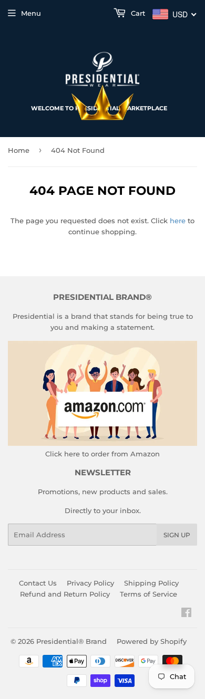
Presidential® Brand (71, 641)
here (178, 220)
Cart (137, 13)
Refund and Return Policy (65, 594)
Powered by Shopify (152, 641)
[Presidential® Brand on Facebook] (186, 614)
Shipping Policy (151, 583)
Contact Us (38, 583)
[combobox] (174, 14)
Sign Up (176, 535)
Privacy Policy (90, 583)
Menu (31, 13)
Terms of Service (148, 594)
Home (18, 150)
